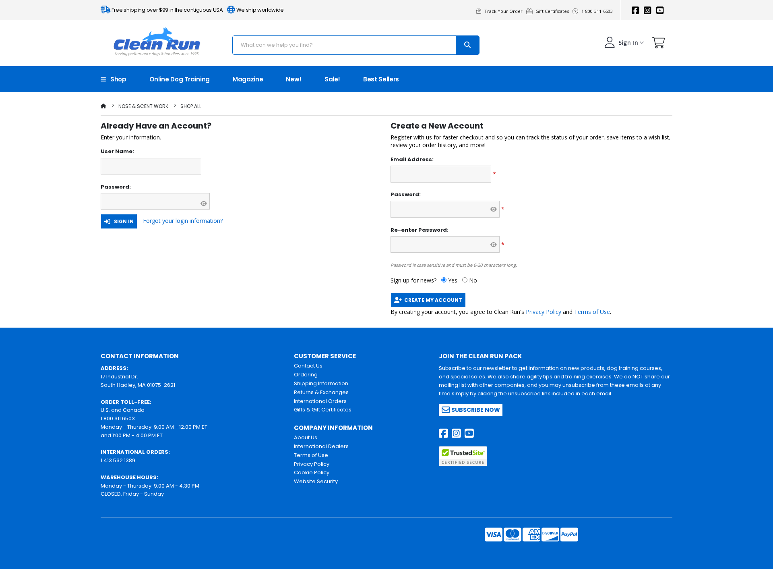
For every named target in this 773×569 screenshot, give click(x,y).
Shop (116, 79)
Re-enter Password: (420, 230)
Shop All (190, 106)
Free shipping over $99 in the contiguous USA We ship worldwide (197, 10)
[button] (658, 44)
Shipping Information (321, 383)
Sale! (332, 79)
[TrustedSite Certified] (463, 456)
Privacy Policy (543, 312)
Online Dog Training (179, 79)
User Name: (117, 151)
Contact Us (308, 366)
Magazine (248, 79)
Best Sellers (381, 79)
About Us (305, 437)
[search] (467, 45)
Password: (116, 187)
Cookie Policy (311, 472)
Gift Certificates (553, 11)
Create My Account (432, 300)
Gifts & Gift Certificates (322, 409)
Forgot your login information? (183, 220)
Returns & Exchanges (321, 392)
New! (294, 79)
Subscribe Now (475, 410)
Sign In (122, 221)
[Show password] (203, 203)
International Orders (320, 401)
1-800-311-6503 (597, 11)
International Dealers (321, 446)
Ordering (306, 374)
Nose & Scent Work (143, 106)
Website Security (316, 481)
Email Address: (412, 159)
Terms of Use (592, 312)
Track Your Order (504, 11)
